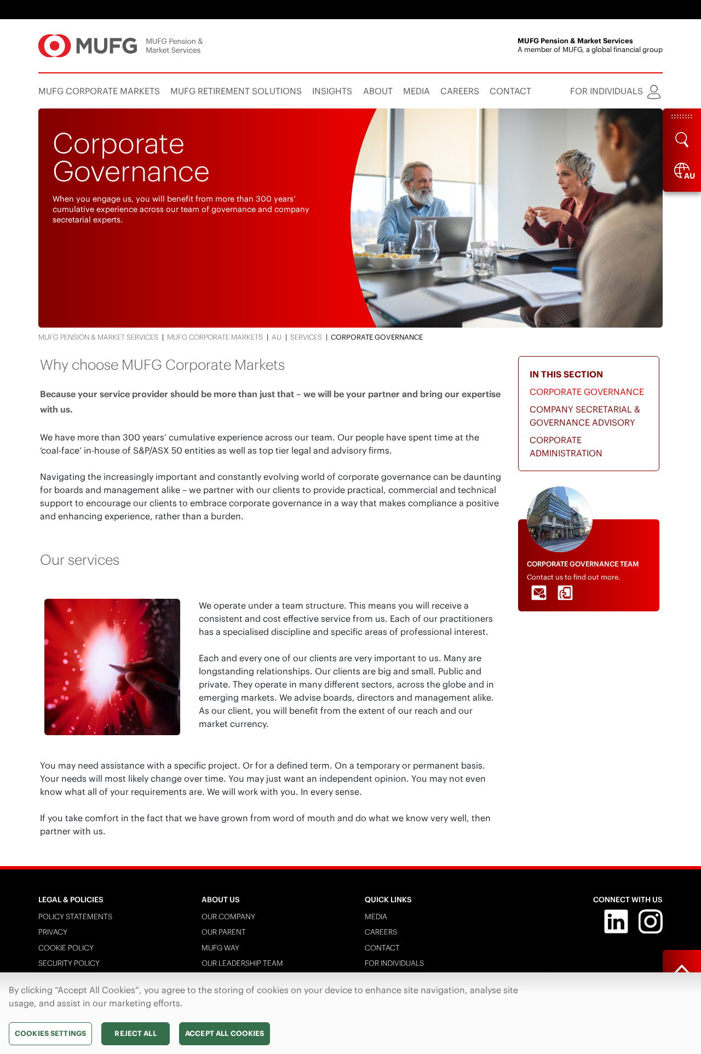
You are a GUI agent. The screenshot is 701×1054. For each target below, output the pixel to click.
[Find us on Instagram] (651, 920)
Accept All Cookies (224, 1033)
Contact (382, 948)
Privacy (52, 932)
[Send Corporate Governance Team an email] (539, 593)
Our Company (228, 916)
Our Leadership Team (242, 963)
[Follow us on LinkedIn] (616, 920)
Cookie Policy (66, 948)
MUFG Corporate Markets (215, 337)
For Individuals (394, 963)
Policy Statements (75, 916)
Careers (381, 932)
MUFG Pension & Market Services (98, 337)
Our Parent (224, 932)
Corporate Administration (566, 446)
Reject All (135, 1033)
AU (276, 337)
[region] (350, 1013)
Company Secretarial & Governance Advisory (585, 416)
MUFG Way (220, 948)
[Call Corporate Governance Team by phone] (565, 593)
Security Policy (69, 963)
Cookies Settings (50, 1033)
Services (306, 337)
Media (376, 916)
